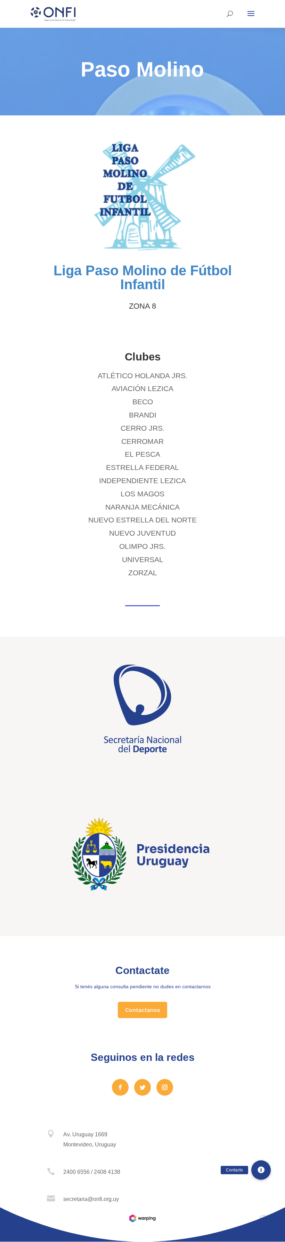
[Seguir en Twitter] (142, 1087)
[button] (261, 1170)
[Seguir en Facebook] (120, 1087)
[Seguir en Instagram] (164, 1087)
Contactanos (142, 1010)
